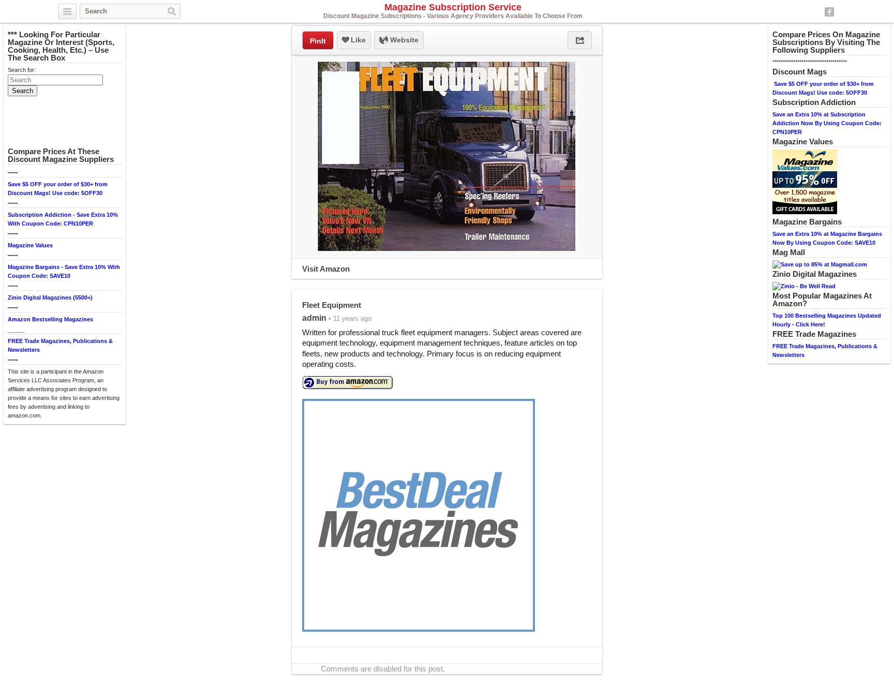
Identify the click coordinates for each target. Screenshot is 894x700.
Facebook (829, 12)
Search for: (22, 70)
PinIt (318, 41)
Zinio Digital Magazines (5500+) (50, 297)
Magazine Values (30, 245)
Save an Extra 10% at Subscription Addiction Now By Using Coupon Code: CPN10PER (827, 123)
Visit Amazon (326, 268)
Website (403, 40)
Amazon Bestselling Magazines (50, 319)
